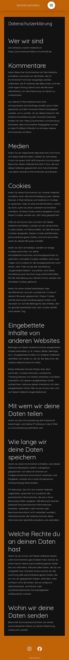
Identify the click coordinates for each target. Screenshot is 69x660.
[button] (51, 5)
